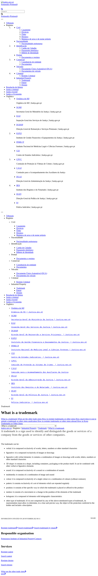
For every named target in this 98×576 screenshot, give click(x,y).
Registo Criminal (28, 76)
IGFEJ (19, 133)
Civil (18, 27)
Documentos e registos (30, 57)
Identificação (21, 46)
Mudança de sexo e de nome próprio (36, 39)
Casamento (25, 30)
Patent (23, 83)
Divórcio (25, 32)
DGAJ (19, 177)
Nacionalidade (22, 41)
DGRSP (19, 125)
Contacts (37, 539)
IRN (18, 185)
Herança (24, 37)
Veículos (19, 66)
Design (24, 85)
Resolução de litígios (14, 87)
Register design (7, 560)
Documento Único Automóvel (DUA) (36, 69)
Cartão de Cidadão (28, 48)
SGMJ (19, 107)
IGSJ (18, 116)
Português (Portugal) (9, 4)
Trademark (25, 80)
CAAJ (19, 168)
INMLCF (20, 142)
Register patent (7, 552)
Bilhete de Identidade (30, 53)
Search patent (6, 556)
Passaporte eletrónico (29, 50)
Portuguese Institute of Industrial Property (17, 539)
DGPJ (18, 194)
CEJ (18, 151)
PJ (17, 203)
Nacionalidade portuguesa (31, 43)
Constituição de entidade (31, 62)
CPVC (19, 159)
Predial (19, 55)
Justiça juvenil (11, 92)
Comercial (20, 60)
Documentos (26, 64)
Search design (6, 565)
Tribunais (10, 23)
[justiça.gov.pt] (7, 2)
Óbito (23, 34)
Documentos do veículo (31, 71)
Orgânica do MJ (22, 99)
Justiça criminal (12, 89)
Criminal (19, 73)
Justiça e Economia (14, 94)
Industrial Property (23, 78)
